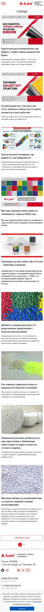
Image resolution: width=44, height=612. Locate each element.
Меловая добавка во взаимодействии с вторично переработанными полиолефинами (21, 501)
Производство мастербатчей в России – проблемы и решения (22, 263)
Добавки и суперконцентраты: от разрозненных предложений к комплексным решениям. (18, 328)
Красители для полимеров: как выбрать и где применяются (17, 156)
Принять (22, 609)
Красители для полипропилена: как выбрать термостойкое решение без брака (20, 52)
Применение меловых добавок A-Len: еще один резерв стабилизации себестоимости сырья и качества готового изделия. (20, 443)
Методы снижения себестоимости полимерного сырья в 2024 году (19, 212)
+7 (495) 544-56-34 (11, 585)
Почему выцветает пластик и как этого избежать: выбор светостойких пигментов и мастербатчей (21, 109)
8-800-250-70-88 (9, 578)
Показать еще (22, 538)
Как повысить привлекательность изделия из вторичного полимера (19, 386)
